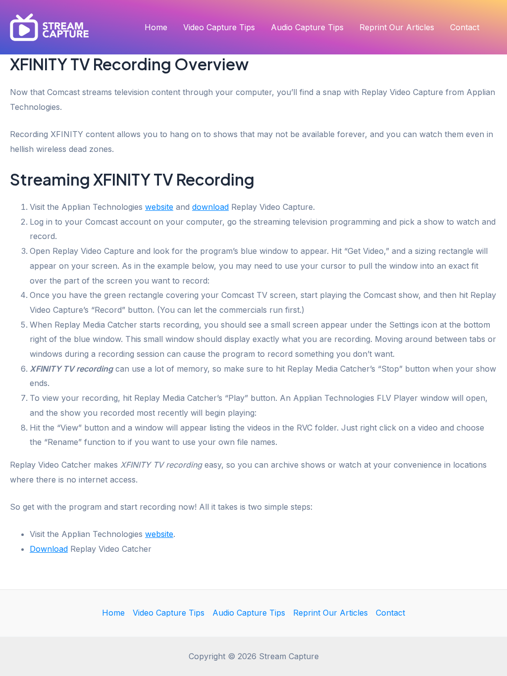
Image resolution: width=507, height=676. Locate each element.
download (210, 207)
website (159, 207)
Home (156, 27)
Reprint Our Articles (396, 27)
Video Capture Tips (219, 27)
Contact (464, 27)
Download (49, 549)
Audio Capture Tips (307, 27)
